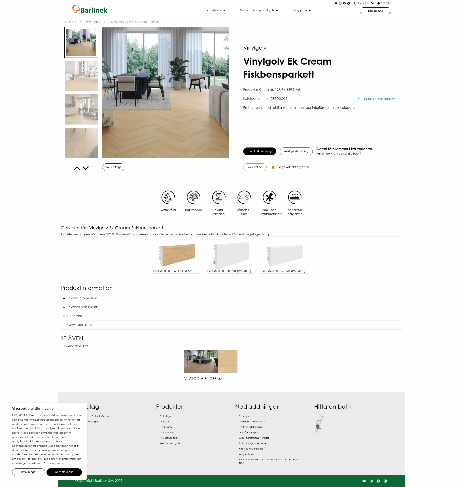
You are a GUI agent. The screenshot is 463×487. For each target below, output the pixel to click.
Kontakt (362, 3)
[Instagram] (340, 3)
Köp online (255, 167)
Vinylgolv (165, 422)
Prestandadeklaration (251, 427)
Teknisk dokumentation (252, 422)
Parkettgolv (166, 416)
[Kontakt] (355, 3)
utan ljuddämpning (260, 151)
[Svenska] (378, 3)
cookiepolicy (55, 463)
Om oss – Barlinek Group (95, 416)
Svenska (386, 3)
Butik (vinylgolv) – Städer (253, 443)
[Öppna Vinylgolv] (309, 10)
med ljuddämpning (296, 151)
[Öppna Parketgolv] (224, 10)
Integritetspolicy (248, 454)
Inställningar (28, 472)
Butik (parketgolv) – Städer (254, 438)
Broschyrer (244, 416)
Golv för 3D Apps (248, 432)
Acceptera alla (64, 472)
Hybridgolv (166, 427)
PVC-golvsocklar (169, 438)
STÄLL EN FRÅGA (113, 167)
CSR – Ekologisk (90, 422)
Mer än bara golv (170, 443)
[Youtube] (336, 3)
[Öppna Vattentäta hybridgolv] (277, 10)
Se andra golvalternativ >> (379, 99)
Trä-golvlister (167, 432)
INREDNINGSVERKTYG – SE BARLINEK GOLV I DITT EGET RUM (269, 462)
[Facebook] (344, 3)
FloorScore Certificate (251, 449)
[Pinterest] (348, 3)
